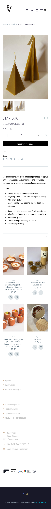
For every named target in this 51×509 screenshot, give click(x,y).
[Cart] (36, 10)
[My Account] (27, 10)
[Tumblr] (15, 159)
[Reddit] (22, 159)
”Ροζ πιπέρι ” (37, 339)
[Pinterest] (11, 159)
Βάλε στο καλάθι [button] (10, 297)
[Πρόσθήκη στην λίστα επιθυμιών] (45, 135)
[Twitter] (7, 159)
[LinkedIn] (18, 159)
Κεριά (13, 24)
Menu (41, 10)
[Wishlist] (31, 10)
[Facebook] (3, 159)
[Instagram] (27, 494)
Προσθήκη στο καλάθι (25, 144)
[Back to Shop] (44, 118)
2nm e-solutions (40, 502)
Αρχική (5, 24)
